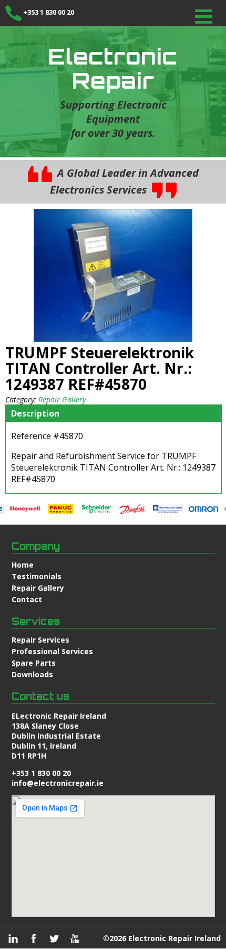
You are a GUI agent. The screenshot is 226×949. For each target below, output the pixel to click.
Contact (27, 599)
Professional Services (52, 651)
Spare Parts (34, 663)
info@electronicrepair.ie (58, 783)
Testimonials (36, 576)
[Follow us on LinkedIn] (13, 938)
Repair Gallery (62, 399)
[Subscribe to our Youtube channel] (75, 938)
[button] (203, 16)
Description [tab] (35, 413)
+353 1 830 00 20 (48, 12)
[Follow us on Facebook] (34, 938)
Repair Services (40, 640)
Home (23, 565)
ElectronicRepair (113, 68)
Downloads (32, 674)
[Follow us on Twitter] (54, 938)
